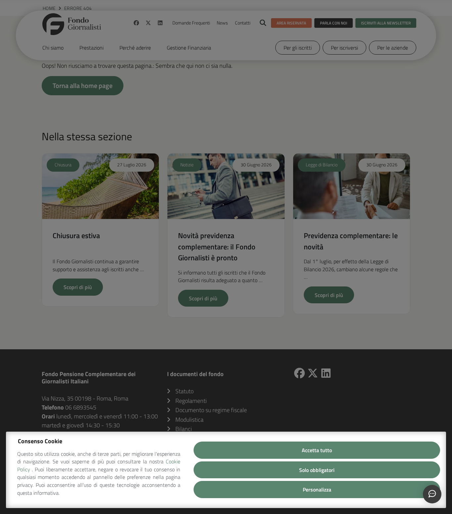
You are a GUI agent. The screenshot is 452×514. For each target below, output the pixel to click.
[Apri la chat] (432, 494)
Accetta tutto (317, 450)
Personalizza (317, 489)
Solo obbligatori (317, 470)
